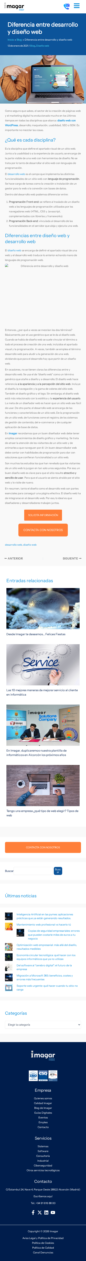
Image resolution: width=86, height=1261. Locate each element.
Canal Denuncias (43, 1252)
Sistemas (43, 1146)
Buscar (9, 871)
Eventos (43, 1117)
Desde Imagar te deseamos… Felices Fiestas (35, 634)
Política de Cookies (43, 1242)
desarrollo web (16, 174)
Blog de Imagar (43, 1107)
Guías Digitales (43, 1112)
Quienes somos (43, 1098)
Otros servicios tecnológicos (43, 1170)
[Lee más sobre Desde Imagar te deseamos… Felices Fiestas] (43, 608)
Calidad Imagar (43, 1103)
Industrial (43, 1160)
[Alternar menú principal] (77, 6)
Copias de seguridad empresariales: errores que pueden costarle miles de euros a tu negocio (54, 934)
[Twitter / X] (39, 1212)
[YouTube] (53, 1212)
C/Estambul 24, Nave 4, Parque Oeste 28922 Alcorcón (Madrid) (43, 1189)
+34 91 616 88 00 (45, 1203)
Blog (32, 45)
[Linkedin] (46, 1212)
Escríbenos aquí (43, 1196)
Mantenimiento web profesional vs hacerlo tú (44, 924)
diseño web (14, 250)
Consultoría (43, 1155)
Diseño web (42, 45)
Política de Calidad (43, 1247)
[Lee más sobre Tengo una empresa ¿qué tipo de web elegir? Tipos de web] (43, 785)
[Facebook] (33, 1212)
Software (43, 1151)
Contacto (43, 1127)
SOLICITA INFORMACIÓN (43, 515)
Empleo (43, 1122)
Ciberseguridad (43, 1165)
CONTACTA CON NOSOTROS (43, 530)
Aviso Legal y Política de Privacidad (43, 1238)
